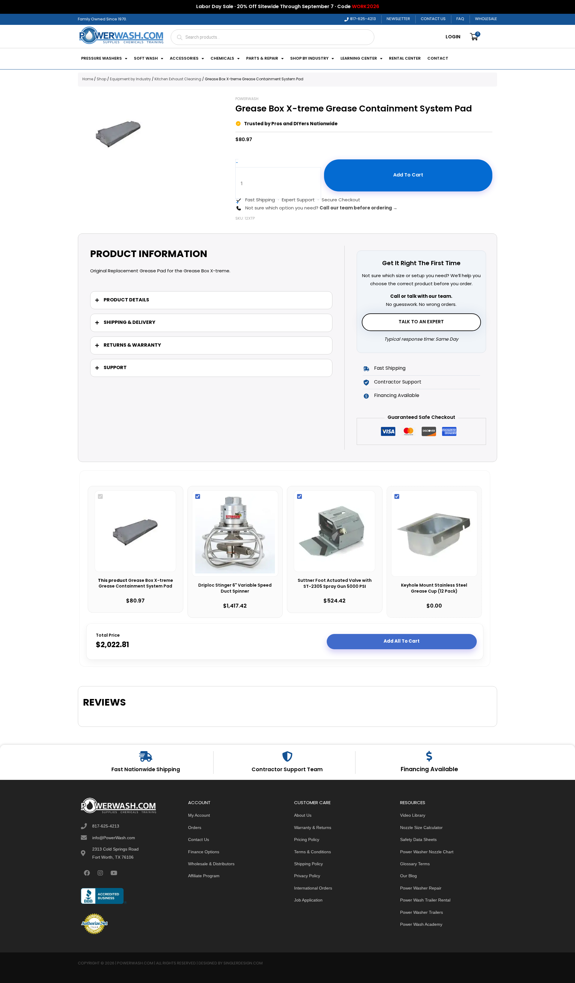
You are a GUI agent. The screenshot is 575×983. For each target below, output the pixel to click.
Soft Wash (146, 58)
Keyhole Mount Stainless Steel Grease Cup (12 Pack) (434, 588)
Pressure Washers (101, 58)
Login (453, 37)
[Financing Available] (429, 756)
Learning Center (359, 58)
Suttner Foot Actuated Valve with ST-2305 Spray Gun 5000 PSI (335, 584)
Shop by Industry (309, 58)
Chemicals (222, 58)
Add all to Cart (402, 641)
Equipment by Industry (130, 79)
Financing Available (429, 769)
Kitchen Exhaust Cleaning (178, 79)
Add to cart (408, 175)
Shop (101, 79)
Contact (437, 58)
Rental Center (405, 58)
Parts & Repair (262, 58)
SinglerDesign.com (243, 963)
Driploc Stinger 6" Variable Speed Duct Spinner (235, 588)
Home (87, 79)
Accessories (184, 58)
